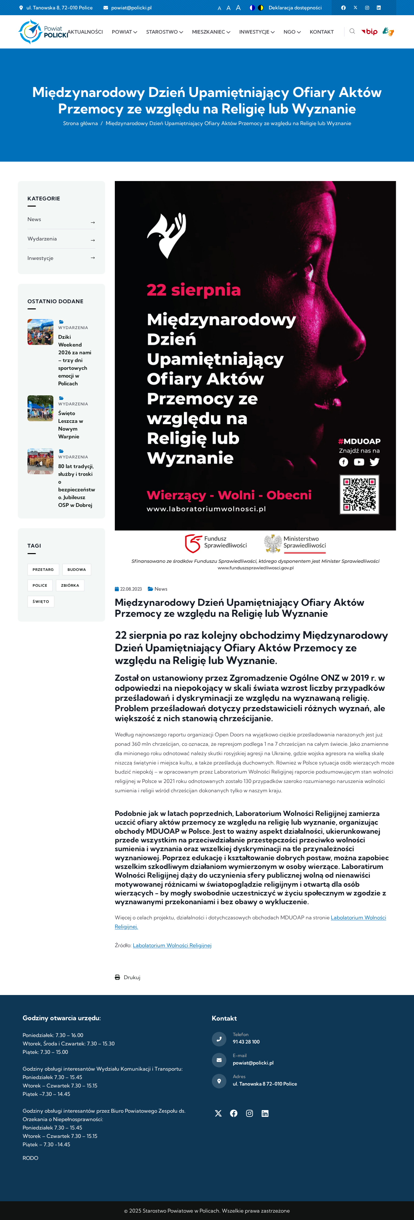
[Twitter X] (218, 1113)
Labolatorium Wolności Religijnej (172, 945)
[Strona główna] (43, 31)
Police (40, 585)
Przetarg (43, 569)
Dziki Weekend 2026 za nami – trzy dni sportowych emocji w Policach (74, 360)
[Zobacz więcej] (40, 332)
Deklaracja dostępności (295, 8)
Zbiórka (70, 585)
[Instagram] (249, 1113)
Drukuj (131, 977)
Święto (41, 601)
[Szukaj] (352, 32)
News (161, 589)
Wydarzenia (42, 238)
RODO (30, 1158)
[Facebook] (233, 1113)
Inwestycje (40, 258)
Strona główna (80, 123)
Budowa (77, 569)
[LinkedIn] (264, 1113)
